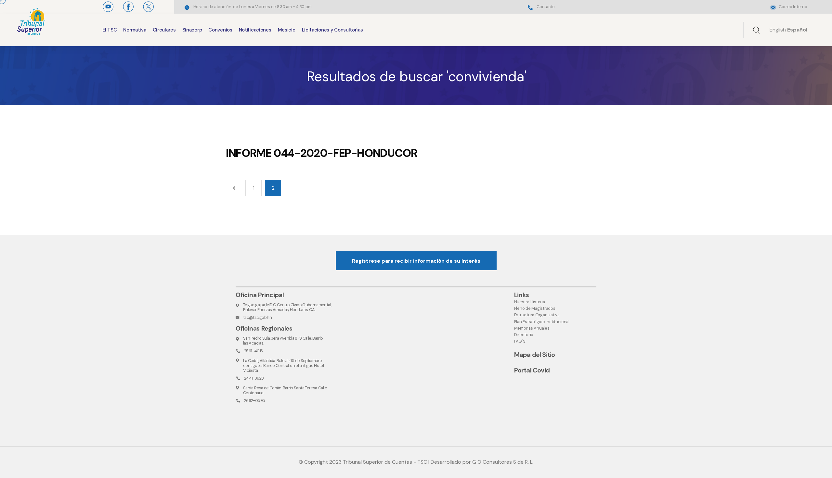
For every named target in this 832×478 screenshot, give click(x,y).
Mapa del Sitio (534, 354)
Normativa (134, 30)
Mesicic (286, 30)
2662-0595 (254, 400)
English (778, 29)
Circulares (164, 30)
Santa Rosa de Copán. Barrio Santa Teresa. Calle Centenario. (285, 390)
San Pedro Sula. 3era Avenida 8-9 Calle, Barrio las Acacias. (283, 340)
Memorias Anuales (532, 328)
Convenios (220, 30)
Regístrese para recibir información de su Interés (416, 261)
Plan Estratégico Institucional (541, 321)
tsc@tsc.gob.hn (257, 317)
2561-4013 (253, 351)
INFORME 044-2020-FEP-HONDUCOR (321, 153)
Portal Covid (532, 370)
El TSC (109, 30)
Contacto (546, 6)
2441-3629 (254, 378)
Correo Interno (793, 6)
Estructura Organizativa (537, 315)
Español (797, 29)
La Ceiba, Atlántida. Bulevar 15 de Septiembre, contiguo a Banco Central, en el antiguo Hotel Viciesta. (283, 365)
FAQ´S (520, 341)
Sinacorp (192, 30)
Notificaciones (255, 30)
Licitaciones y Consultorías (332, 30)
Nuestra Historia (529, 302)
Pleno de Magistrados (534, 308)
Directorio (523, 334)
